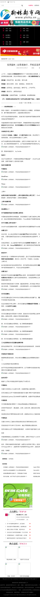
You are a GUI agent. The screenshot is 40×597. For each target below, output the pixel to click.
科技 (24, 28)
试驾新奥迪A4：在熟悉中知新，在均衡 (17, 535)
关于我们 (10, 579)
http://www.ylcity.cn (21, 594)
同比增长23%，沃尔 (21, 514)
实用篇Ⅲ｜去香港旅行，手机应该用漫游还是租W (15, 467)
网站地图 (32, 579)
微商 (27, 42)
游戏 (24, 37)
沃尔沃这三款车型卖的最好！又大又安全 (17, 532)
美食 (7, 42)
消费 (24, 42)
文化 (27, 35)
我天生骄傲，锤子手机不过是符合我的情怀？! (15, 476)
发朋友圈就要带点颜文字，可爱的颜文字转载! (15, 473)
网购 (10, 42)
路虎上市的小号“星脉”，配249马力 (16, 529)
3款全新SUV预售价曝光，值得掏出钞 (16, 526)
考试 (27, 30)
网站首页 (5, 579)
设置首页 (36, 5)
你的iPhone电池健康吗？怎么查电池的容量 (14, 470)
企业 (24, 35)
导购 (10, 30)
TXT (36, 579)
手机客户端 (12, 2)
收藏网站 (31, 5)
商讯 (7, 44)
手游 (27, 37)
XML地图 (21, 579)
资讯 (7, 28)
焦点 (10, 28)
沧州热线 (11, 459)
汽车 (24, 30)
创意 (27, 28)
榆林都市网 (3, 2)
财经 (7, 30)
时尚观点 (8, 37)
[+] (27, 519)
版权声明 (27, 579)
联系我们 (16, 579)
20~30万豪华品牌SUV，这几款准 (15, 523)
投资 (10, 44)
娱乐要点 (8, 35)
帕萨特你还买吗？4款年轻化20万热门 (17, 538)
